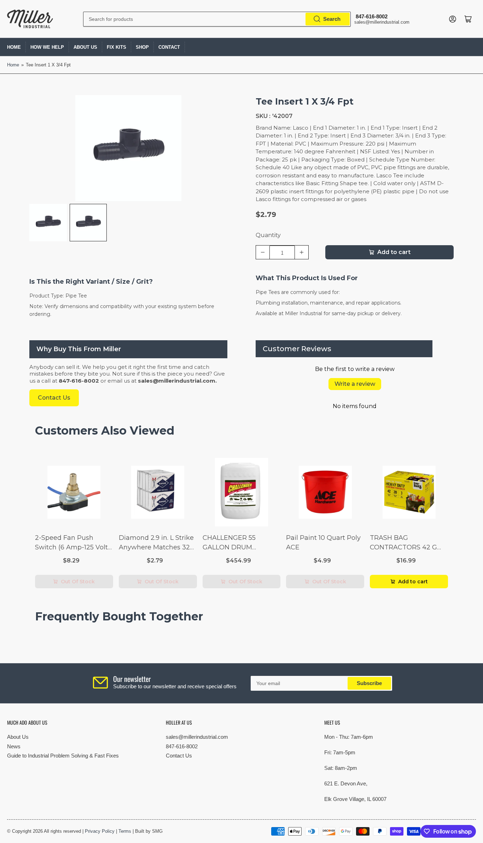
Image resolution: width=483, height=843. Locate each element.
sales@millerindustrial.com (197, 737)
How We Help (47, 47)
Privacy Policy (100, 831)
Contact (169, 47)
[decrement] (262, 252)
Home (14, 47)
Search (332, 19)
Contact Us (179, 756)
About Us (85, 47)
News (14, 746)
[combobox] (216, 19)
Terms (124, 831)
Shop (142, 47)
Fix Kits (116, 47)
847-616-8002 (182, 746)
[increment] (301, 252)
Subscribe (369, 683)
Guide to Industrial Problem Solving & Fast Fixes (63, 756)
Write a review (354, 384)
